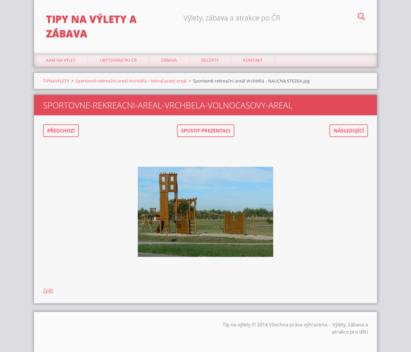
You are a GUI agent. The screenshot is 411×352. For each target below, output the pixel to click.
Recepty (210, 60)
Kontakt (253, 60)
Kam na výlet (61, 60)
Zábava (169, 60)
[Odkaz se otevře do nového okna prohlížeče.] (205, 212)
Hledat (361, 17)
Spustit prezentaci (205, 130)
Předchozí (61, 130)
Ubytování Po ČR (118, 60)
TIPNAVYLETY (56, 81)
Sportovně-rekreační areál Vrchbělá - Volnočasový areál (131, 81)
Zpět (48, 290)
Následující (349, 130)
